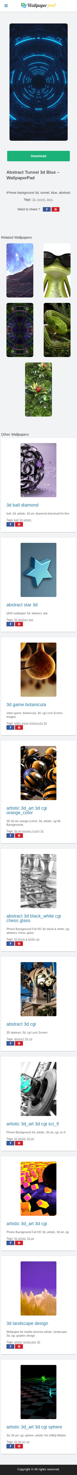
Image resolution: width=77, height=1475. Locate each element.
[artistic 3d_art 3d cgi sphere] (38, 1391)
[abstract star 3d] (38, 569)
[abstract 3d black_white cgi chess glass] (38, 880)
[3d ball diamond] (38, 469)
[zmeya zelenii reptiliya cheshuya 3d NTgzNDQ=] (57, 330)
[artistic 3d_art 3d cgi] (38, 1188)
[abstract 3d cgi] (38, 988)
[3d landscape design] (38, 1288)
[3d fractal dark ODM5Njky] (20, 270)
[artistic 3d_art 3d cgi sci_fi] (38, 1088)
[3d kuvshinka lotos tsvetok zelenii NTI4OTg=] (38, 389)
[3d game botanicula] (38, 669)
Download (38, 156)
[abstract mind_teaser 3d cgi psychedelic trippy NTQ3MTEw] (20, 330)
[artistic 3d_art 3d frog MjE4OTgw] (57, 270)
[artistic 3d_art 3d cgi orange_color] (38, 772)
